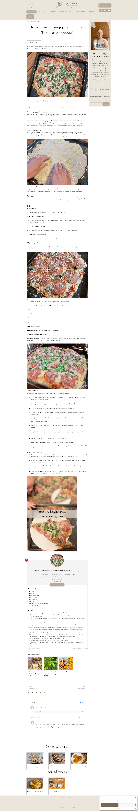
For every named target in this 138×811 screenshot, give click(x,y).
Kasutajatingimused (73, 801)
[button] (135, 797)
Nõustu (109, 805)
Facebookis (57, 107)
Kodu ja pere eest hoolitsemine (49, 11)
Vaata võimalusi (127, 805)
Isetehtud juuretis (57, 791)
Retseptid (71, 11)
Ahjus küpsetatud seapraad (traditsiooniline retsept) (57, 766)
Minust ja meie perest (81, 11)
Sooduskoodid (92, 11)
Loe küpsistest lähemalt (118, 808)
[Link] (41, 712)
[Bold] (37, 712)
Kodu (39, 11)
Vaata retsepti (34, 42)
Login (82, 702)
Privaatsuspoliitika (64, 801)
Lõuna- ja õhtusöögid (33, 21)
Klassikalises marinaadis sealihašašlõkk (35, 766)
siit (82, 125)
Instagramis (51, 107)
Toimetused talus (62, 11)
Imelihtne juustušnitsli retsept (79, 766)
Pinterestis (64, 107)
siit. (68, 212)
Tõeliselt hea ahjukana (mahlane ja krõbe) (35, 792)
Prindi (57, 584)
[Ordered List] (39, 712)
